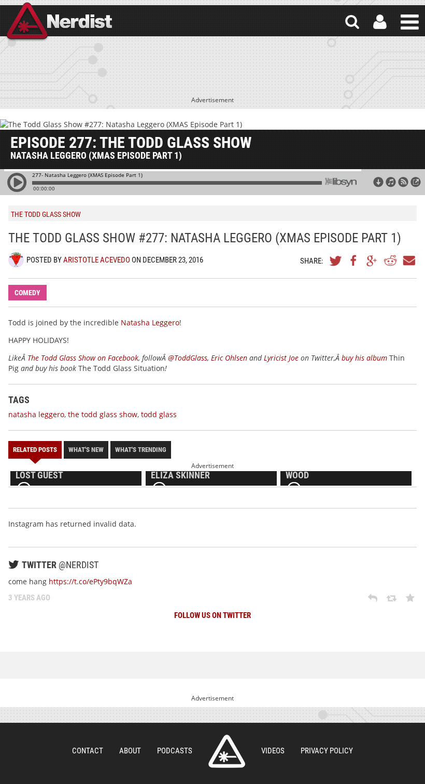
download (378, 182)
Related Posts (35, 449)
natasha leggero (36, 414)
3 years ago (29, 597)
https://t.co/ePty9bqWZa (90, 581)
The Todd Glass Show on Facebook (82, 358)
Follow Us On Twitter (212, 615)
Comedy (27, 292)
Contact (87, 750)
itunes (391, 182)
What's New (86, 449)
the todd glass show (102, 414)
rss (403, 182)
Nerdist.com (226, 751)
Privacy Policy (327, 750)
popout (415, 182)
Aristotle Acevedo (96, 260)
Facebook (354, 260)
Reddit (390, 260)
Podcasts (174, 750)
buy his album (365, 358)
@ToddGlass (187, 358)
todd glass (159, 414)
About (130, 750)
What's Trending (140, 449)
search (352, 22)
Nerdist (58, 22)
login (380, 22)
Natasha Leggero (150, 322)
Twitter (336, 260)
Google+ (372, 260)
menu (410, 22)
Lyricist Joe (281, 358)
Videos (273, 750)
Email (408, 260)
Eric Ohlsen (229, 358)
